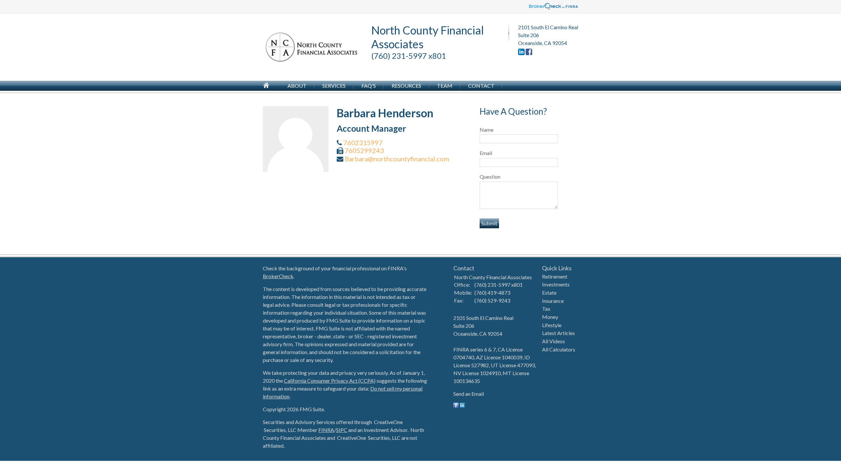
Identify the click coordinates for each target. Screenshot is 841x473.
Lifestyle (551, 325)
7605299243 (364, 150)
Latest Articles (558, 333)
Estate (549, 292)
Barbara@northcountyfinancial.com (397, 159)
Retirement (554, 276)
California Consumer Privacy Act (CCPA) (329, 380)
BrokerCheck (278, 276)
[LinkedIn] (521, 53)
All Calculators (558, 349)
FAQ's (368, 85)
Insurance (553, 301)
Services (334, 85)
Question (490, 176)
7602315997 (363, 142)
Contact (481, 85)
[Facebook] (529, 53)
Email (486, 153)
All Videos (553, 341)
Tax (546, 308)
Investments (556, 284)
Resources (406, 85)
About (297, 85)
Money (550, 317)
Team (444, 85)
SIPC (341, 430)
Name (486, 129)
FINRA (326, 430)
